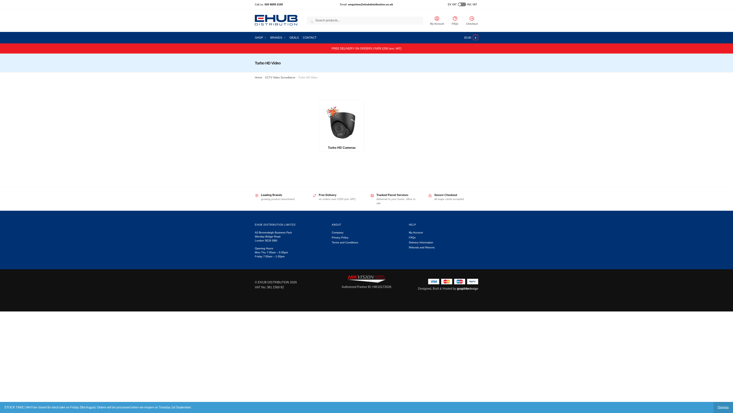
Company (337, 232)
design (467, 288)
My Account (437, 23)
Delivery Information (421, 242)
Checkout (472, 23)
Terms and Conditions (345, 242)
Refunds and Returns (422, 247)
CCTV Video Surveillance (280, 77)
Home (258, 77)
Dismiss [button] (723, 407)
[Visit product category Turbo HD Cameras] (341, 123)
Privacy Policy (340, 237)
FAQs (455, 23)
